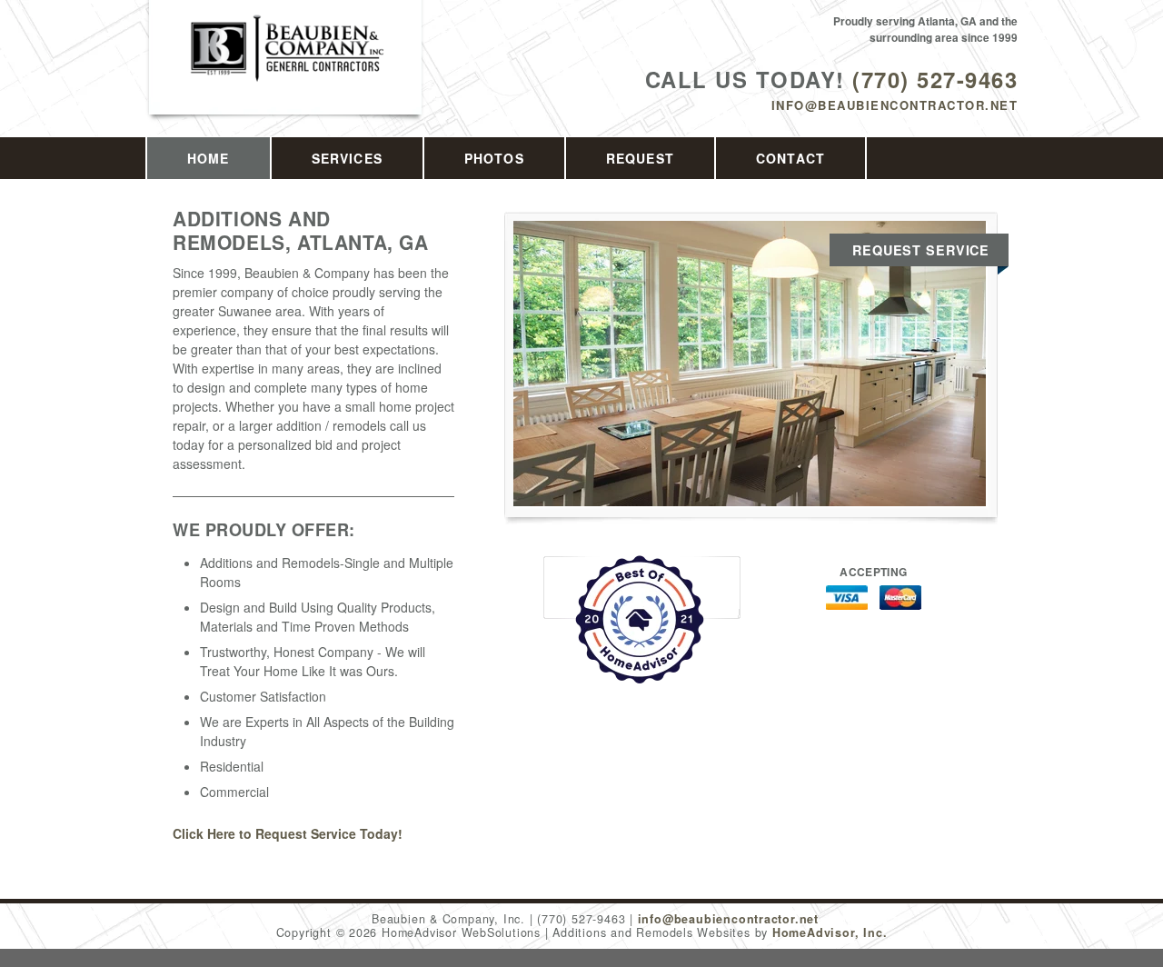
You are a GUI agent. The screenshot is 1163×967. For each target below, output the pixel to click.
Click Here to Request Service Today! (288, 833)
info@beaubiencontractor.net (894, 105)
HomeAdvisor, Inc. (829, 932)
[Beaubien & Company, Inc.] (286, 67)
